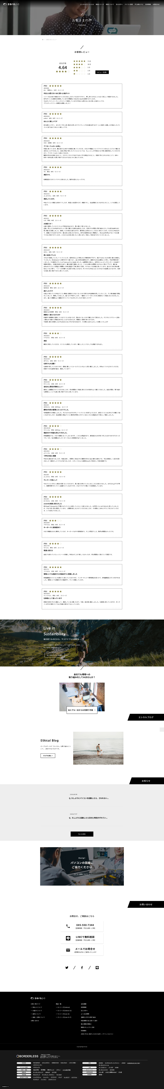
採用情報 (148, 4)
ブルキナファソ (52, 1079)
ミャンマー (46, 1077)
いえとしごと (36, 1067)
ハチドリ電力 (72, 1062)
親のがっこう (50, 1070)
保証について (110, 4)
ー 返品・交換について (38, 1017)
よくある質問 (85, 1014)
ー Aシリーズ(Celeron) (63, 1007)
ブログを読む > (48, 756)
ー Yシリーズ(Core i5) (62, 1014)
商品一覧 (58, 1004)
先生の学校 (36, 1070)
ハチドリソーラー (37, 1065)
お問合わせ (156, 4)
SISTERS (112, 1070)
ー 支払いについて (36, 1007)
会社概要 (83, 1004)
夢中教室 (43, 1070)
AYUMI (116, 1067)
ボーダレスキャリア (38, 1072)
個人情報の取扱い (86, 1024)
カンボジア (66, 1077)
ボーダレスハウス (103, 1070)
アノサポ (111, 1067)
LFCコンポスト (46, 1062)
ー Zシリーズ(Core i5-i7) (63, 1017)
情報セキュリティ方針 (87, 1027)
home (43, 39)
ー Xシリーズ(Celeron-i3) (63, 1011)
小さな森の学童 (66, 1070)
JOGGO (123, 1063)
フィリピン (43, 1079)
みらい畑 (101, 1072)
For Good (59, 1074)
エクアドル (74, 1077)
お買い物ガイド (35, 1004)
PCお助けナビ (139, 4)
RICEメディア (36, 1074)
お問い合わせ (35, 1021)
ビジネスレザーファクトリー (112, 1063)
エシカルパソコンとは (87, 4)
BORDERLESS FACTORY (133, 1063)
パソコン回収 (129, 4)
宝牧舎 (100, 1074)
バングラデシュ (37, 1077)
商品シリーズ (100, 4)
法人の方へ (119, 4)
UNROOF (47, 1072)
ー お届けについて (36, 1011)
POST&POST (36, 1062)
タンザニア (36, 1079)
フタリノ (58, 1070)
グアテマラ (53, 1077)
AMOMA (101, 1063)
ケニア (60, 1077)
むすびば (54, 1072)
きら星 (120, 1072)
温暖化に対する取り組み (88, 1017)
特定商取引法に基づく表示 (89, 1021)
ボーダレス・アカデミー (48, 1074)
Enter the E (64, 1062)
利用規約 (83, 1031)
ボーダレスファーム (104, 1065)
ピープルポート (103, 1067)
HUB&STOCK (55, 1062)
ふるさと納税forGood (110, 1072)
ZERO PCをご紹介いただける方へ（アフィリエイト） (97, 1034)
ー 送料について (36, 1014)
